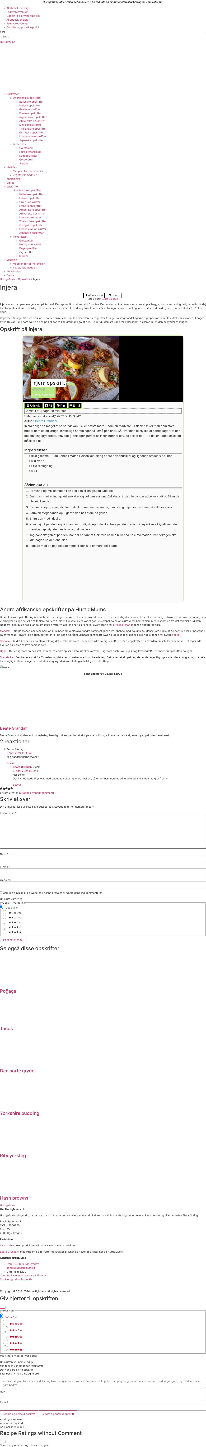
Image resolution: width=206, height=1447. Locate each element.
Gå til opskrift (95, 295)
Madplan (11, 167)
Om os (10, 182)
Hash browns (14, 1198)
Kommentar (8, 813)
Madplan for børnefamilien (29, 171)
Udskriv (115, 295)
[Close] (2, 1307)
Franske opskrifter (30, 113)
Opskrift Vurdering (11, 899)
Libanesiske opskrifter (32, 136)
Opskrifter (12, 94)
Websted (5, 880)
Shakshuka (6, 657)
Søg (2, 31)
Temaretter (19, 144)
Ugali (3, 651)
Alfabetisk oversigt (17, 8)
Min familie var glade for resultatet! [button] (21, 1365)
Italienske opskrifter (31, 101)
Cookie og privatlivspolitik (16, 1279)
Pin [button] (62, 405)
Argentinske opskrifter (33, 117)
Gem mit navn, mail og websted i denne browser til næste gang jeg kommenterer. (52, 893)
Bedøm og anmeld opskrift (19, 1413)
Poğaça (8, 991)
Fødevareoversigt (17, 12)
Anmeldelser (13, 178)
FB (50, 405)
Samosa (5, 641)
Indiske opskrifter (30, 105)
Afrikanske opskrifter (32, 121)
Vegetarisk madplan (25, 175)
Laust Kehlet (7, 1245)
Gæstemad (26, 148)
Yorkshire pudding (19, 1113)
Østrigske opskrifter (31, 132)
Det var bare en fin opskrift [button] (16, 1369)
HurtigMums (7, 41)
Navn (4, 854)
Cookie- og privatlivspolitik (23, 15)
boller (176, 634)
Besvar (10, 763)
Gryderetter (26, 159)
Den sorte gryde (17, 1071)
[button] (33, 390)
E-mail (5, 867)
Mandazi (5, 630)
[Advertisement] (103, 67)
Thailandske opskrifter (33, 128)
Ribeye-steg (13, 1155)
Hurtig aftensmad (30, 151)
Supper (23, 163)
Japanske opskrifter (31, 140)
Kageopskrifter (28, 155)
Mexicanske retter (30, 124)
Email (76, 405)
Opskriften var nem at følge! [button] (17, 1362)
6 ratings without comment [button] (36, 792)
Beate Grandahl (110, 298)
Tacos (6, 1028)
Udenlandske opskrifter (27, 97)
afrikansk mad (121, 624)
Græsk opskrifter (29, 109)
